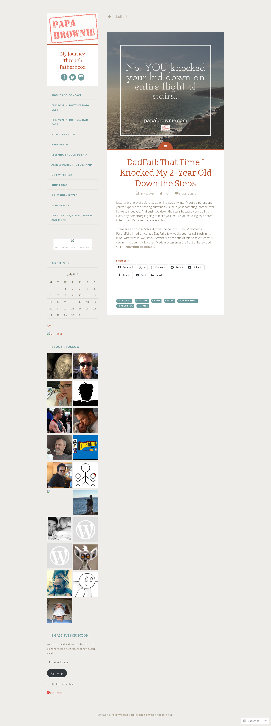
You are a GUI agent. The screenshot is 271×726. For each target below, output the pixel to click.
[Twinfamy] (85, 475)
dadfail (142, 300)
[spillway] (85, 585)
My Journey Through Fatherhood (73, 60)
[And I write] (59, 475)
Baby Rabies (60, 144)
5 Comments (187, 193)
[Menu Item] (64, 77)
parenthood (188, 300)
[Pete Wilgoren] (59, 611)
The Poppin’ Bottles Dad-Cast (70, 107)
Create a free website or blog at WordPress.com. (135, 715)
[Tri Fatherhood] (59, 421)
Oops (170, 300)
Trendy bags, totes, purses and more (72, 218)
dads (157, 300)
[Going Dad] (85, 421)
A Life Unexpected (64, 195)
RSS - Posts (56, 692)
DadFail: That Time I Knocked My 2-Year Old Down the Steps (165, 173)
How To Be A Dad (63, 134)
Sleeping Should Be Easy (69, 154)
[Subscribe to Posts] (48, 692)
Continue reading (140, 247)
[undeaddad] (85, 394)
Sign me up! (57, 673)
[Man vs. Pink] (59, 583)
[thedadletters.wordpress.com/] (59, 529)
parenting (126, 305)
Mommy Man (60, 205)
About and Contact (66, 95)
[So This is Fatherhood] (85, 503)
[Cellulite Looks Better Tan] (59, 366)
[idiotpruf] (85, 557)
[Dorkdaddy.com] (85, 448)
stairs (144, 305)
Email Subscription (70, 635)
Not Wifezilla (61, 175)
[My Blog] (59, 448)
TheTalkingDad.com (68, 247)
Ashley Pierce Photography (72, 164)
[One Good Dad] (59, 502)
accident (125, 300)
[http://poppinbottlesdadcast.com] (59, 556)
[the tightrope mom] (59, 394)
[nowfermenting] (85, 530)
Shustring (59, 185)
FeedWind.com (85, 247)
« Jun (49, 325)
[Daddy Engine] (85, 366)
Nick (166, 193)
